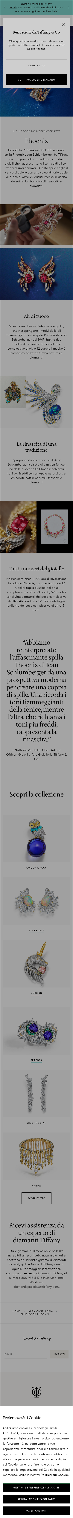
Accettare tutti (36, 1510)
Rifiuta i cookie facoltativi (37, 1499)
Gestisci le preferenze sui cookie (36, 1487)
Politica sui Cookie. (55, 1475)
